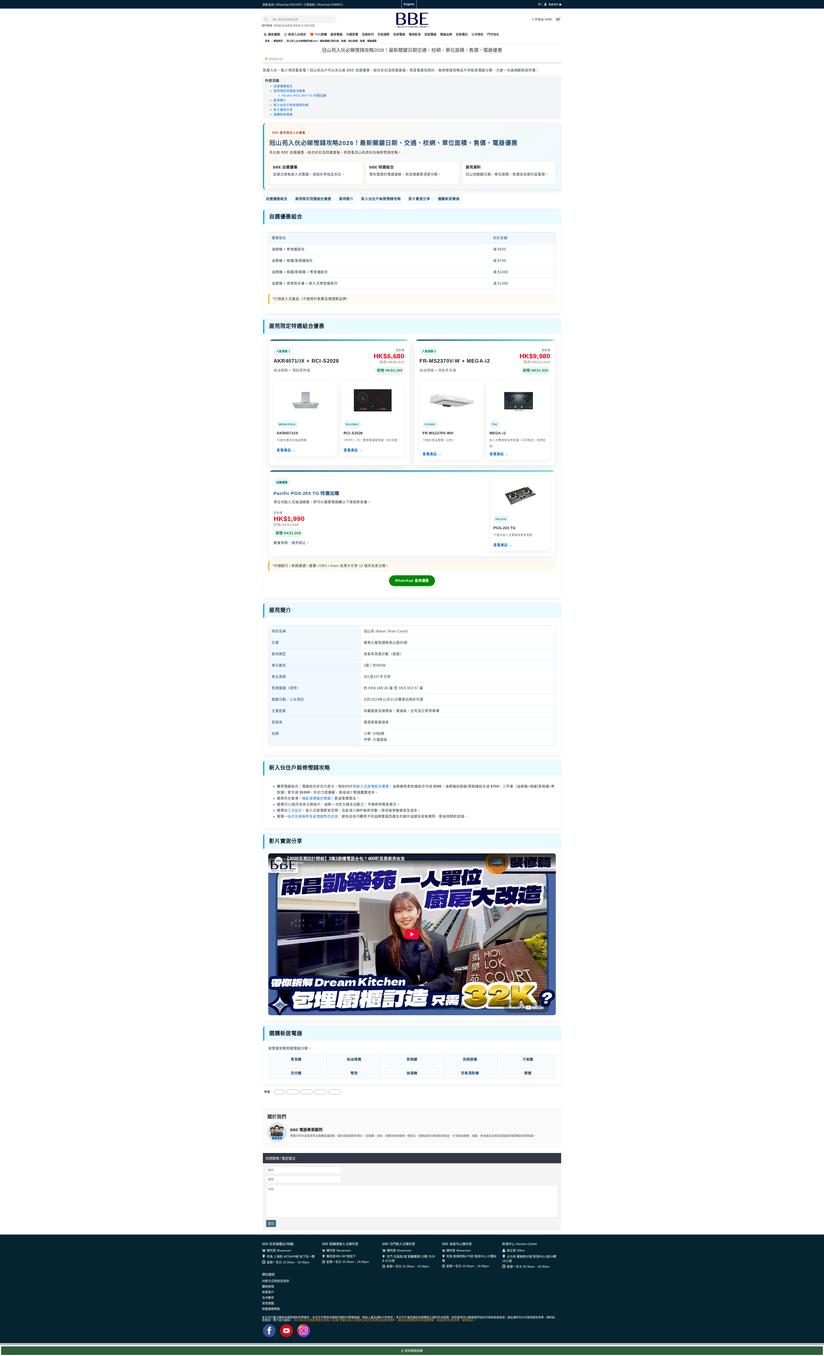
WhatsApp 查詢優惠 (412, 580)
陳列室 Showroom (279, 1250)
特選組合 (320, 1092)
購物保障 (268, 1286)
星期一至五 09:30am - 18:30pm (528, 1266)
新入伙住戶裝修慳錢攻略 (291, 105)
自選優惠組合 (283, 86)
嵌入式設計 (293, 810)
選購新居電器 (283, 114)
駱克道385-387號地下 (341, 1256)
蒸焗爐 (277, 25)
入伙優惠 (292, 1092)
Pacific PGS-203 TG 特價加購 (304, 95)
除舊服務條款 (271, 1309)
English (409, 4)
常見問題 (268, 1303)
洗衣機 (305, 25)
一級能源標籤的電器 (314, 798)
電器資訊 (278, 41)
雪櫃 (312, 25)
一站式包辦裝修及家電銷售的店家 (311, 816)
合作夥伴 (268, 1297)
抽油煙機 (287, 25)
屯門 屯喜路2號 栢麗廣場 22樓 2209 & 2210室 (408, 1258)
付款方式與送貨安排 (275, 1281)
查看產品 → (286, 450)
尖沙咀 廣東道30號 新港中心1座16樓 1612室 (529, 1259)
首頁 (267, 41)
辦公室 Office (516, 1250)
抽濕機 (412, 1073)
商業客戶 (268, 1292)
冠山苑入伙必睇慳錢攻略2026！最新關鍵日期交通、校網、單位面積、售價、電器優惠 (331, 41)
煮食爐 (296, 1059)
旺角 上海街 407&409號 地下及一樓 (291, 1256)
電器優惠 (306, 1092)
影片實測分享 (283, 109)
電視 (354, 1073)
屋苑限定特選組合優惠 (289, 90)
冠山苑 (279, 1092)
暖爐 (528, 1073)
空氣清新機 (470, 1073)
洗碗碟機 (470, 1059)
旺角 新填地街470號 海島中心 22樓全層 (469, 1258)
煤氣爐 (296, 25)
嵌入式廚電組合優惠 (372, 786)
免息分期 (334, 1092)
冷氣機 (528, 1059)
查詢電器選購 (413, 1350)
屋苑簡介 (280, 100)
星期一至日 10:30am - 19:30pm (288, 1262)
